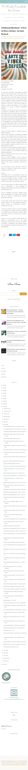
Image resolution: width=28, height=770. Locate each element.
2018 (4, 390)
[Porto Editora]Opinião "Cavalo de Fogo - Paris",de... (15, 429)
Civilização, (8, 38)
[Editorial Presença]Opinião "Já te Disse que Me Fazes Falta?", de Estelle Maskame (16, 322)
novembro (6, 411)
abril (5, 652)
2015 (4, 398)
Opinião (3, 368)
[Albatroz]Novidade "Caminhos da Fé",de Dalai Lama (15, 449)
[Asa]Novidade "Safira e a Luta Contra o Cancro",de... (15, 482)
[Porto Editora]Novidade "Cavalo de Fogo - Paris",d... (15, 609)
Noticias (3, 374)
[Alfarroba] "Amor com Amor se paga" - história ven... (15, 644)
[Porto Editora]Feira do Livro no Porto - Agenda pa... (15, 602)
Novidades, (21, 38)
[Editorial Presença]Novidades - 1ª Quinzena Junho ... (15, 583)
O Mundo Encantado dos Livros (14, 9)
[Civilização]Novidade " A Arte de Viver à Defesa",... (15, 625)
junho (5, 424)
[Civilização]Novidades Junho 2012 (11, 646)
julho (5, 421)
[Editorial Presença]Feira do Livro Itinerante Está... (14, 627)
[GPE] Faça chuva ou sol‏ (9, 630)
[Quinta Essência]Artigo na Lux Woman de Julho (14, 426)
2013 (4, 403)
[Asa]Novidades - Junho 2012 (10, 600)
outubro (5, 413)
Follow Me (3, 728)
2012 (4, 406)
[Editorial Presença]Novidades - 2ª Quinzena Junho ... (15, 475)
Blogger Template (7, 764)
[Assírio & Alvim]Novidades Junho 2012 (12, 463)
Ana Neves (10, 36)
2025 (4, 385)
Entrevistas (3, 376)
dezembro (6, 408)
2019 (4, 387)
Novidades (3, 371)
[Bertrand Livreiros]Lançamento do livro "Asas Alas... (15, 489)
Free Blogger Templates (19, 764)
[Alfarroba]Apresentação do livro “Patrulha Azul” (14, 473)
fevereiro (6, 658)
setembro (6, 416)
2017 (4, 393)
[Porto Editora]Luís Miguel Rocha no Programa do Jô (15, 518)
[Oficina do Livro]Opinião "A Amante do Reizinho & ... (15, 466)
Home (2, 365)
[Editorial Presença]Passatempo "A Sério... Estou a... (15, 492)
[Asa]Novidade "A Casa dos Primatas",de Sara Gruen (15, 641)
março (5, 655)
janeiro (5, 660)
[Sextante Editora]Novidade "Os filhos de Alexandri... (15, 431)
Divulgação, (14, 38)
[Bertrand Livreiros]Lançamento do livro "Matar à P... (15, 528)
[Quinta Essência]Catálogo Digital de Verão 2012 (14, 542)
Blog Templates (15, 763)
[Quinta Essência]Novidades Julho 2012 (12, 438)
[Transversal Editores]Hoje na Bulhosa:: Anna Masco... (15, 588)
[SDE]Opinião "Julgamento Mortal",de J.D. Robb (14, 586)
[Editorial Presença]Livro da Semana (12, 525)
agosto (5, 419)
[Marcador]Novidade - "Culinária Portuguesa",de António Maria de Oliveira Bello (15, 311)
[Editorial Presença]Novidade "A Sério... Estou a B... (15, 494)
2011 (3, 664)
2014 (4, 401)
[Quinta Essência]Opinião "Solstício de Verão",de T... (15, 530)
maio (5, 650)
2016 (4, 395)
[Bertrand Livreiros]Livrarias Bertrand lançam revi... (14, 461)
